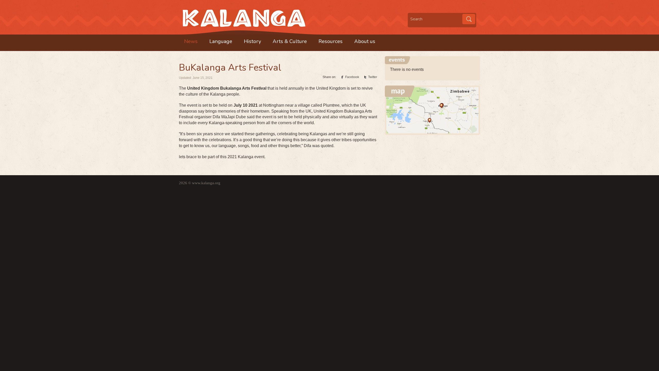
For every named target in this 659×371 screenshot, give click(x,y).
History (252, 41)
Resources (330, 41)
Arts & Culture (290, 41)
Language (220, 41)
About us (364, 41)
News (191, 41)
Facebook (352, 77)
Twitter (372, 77)
